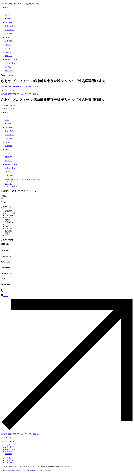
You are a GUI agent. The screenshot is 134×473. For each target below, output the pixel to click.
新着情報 (8, 454)
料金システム (10, 449)
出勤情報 (8, 451)
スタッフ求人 (10, 460)
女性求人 (8, 458)
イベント (8, 456)
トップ (7, 445)
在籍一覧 (8, 447)
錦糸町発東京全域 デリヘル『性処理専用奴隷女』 (24, 470)
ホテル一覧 (9, 462)
